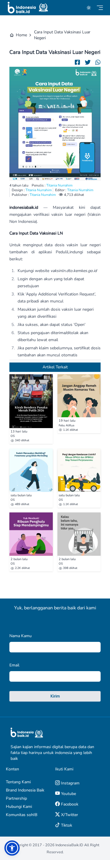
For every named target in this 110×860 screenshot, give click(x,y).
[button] (12, 848)
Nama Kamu (20, 636)
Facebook (69, 804)
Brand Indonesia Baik (25, 790)
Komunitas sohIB (21, 815)
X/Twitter (69, 815)
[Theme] (89, 8)
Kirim (55, 696)
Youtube (68, 793)
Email (14, 665)
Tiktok (66, 825)
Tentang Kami (18, 782)
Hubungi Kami (19, 806)
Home (21, 35)
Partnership (16, 798)
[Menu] (100, 8)
